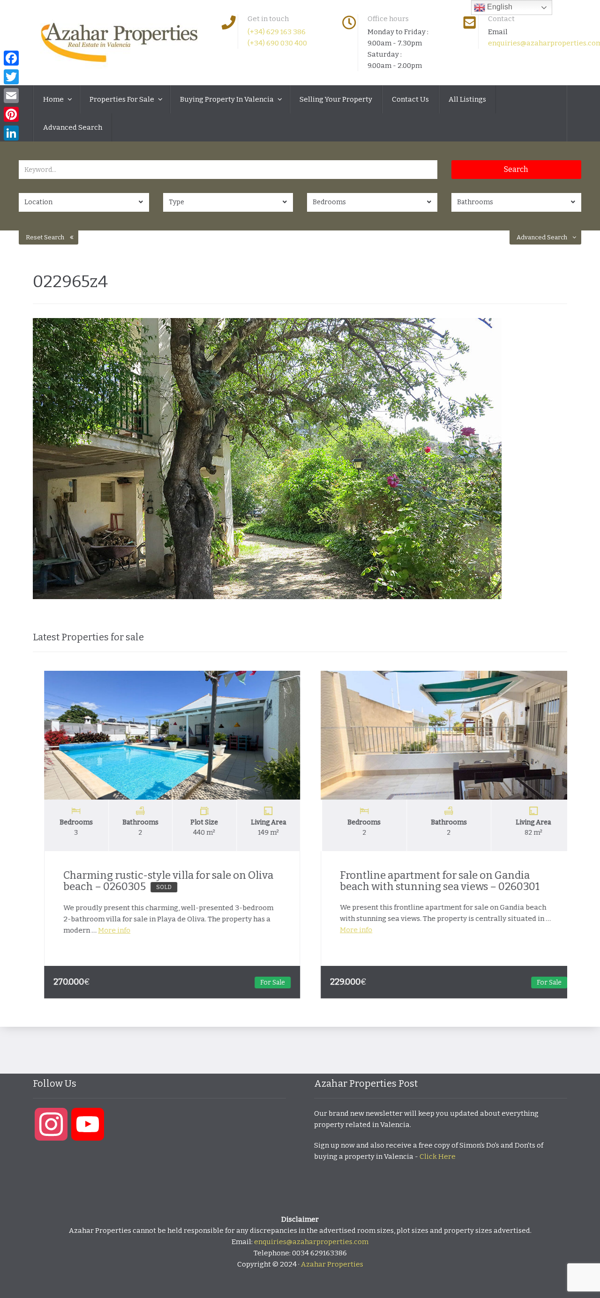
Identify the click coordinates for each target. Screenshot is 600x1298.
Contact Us (410, 99)
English (498, 7)
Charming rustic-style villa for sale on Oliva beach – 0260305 (158, 881)
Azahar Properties (332, 1264)
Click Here (438, 1156)
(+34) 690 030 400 (277, 43)
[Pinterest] (11, 114)
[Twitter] (11, 76)
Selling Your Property (336, 99)
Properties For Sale (123, 99)
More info (104, 930)
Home (54, 99)
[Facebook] (11, 58)
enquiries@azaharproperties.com (311, 1242)
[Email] (11, 95)
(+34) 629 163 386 (277, 32)
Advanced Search (72, 127)
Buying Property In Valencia (227, 99)
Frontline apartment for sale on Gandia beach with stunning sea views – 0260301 (429, 881)
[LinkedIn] (11, 133)
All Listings (467, 99)
